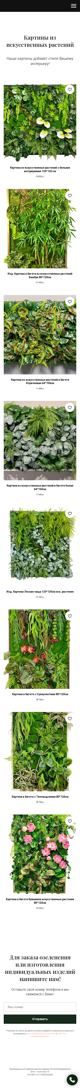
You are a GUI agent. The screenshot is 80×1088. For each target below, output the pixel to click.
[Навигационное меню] (73, 6)
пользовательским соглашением (41, 1034)
